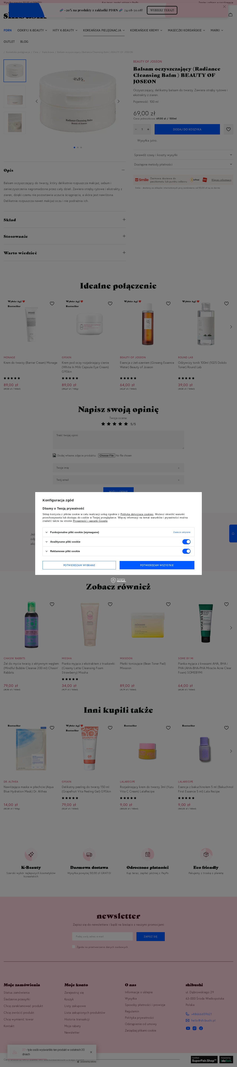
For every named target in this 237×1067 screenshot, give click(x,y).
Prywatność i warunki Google (90, 521)
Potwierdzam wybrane (79, 565)
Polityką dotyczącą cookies (137, 514)
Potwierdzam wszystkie (157, 565)
